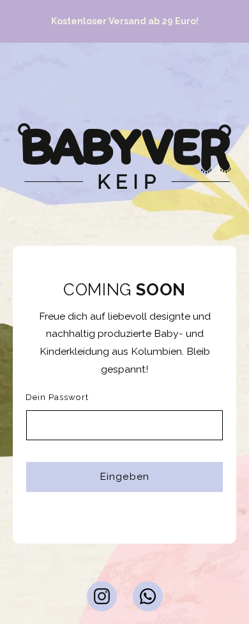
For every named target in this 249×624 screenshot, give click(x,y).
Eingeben (124, 476)
